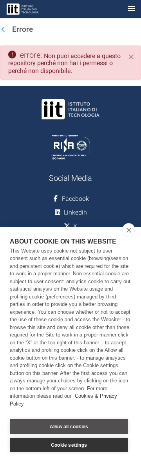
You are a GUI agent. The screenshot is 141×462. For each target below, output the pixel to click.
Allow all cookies (69, 426)
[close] (128, 229)
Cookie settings (69, 445)
